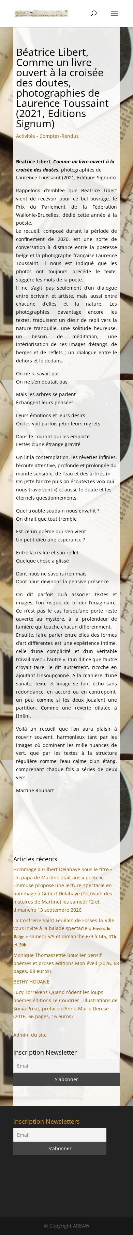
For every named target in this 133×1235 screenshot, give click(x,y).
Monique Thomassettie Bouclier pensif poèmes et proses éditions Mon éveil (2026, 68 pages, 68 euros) (66, 963)
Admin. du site (30, 1034)
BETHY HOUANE (31, 981)
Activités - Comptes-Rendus (47, 136)
